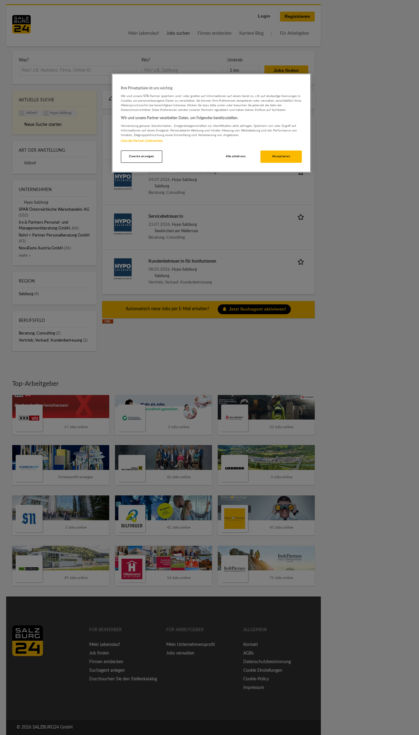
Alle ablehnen (236, 156)
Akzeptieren (281, 156)
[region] (211, 123)
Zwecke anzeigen (141, 156)
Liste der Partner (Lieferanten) (142, 141)
